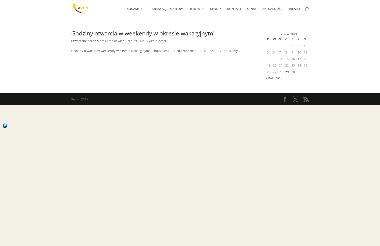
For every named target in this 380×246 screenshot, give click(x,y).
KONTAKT (234, 9)
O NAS (252, 9)
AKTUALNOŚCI (272, 9)
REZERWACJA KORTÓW (166, 9)
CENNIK (215, 9)
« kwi (269, 78)
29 (287, 72)
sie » (279, 78)
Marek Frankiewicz (110, 41)
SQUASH (133, 9)
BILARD (294, 9)
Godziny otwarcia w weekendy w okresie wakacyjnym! (143, 33)
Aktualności (157, 41)
